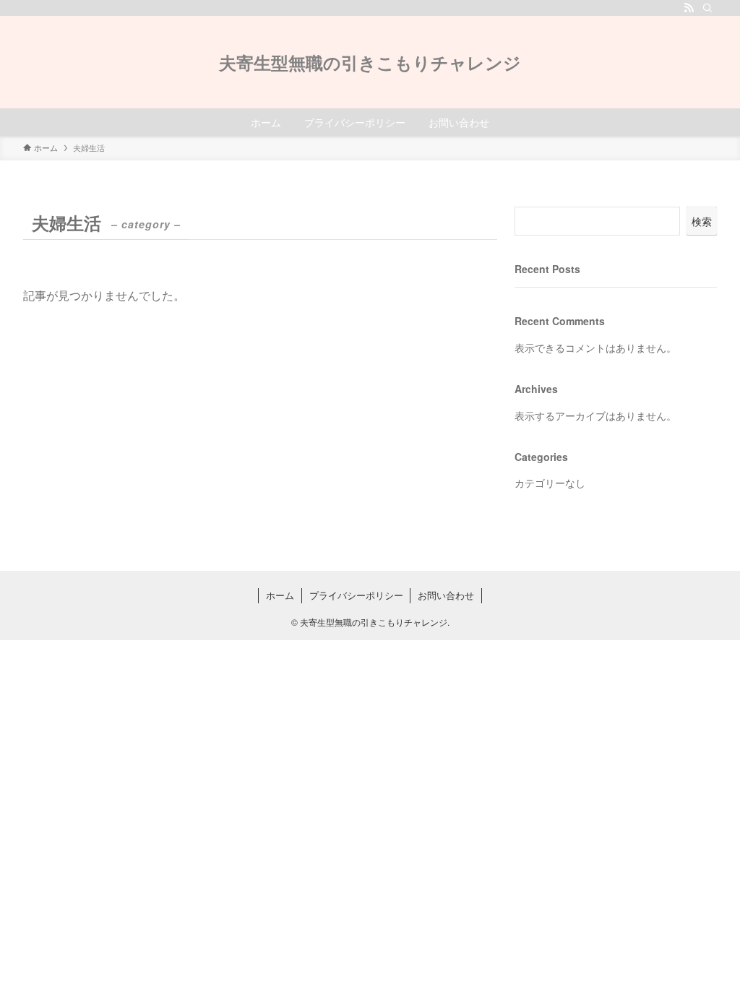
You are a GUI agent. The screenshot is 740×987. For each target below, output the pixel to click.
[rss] (688, 8)
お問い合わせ (446, 595)
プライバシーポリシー (356, 595)
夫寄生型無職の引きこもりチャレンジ (370, 62)
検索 (702, 221)
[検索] (707, 8)
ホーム (280, 595)
